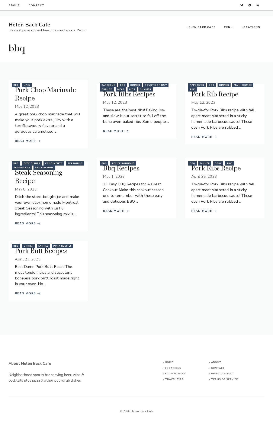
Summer (145, 89)
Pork (218, 163)
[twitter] (241, 5)
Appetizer (197, 85)
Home (169, 362)
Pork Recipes (62, 245)
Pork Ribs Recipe (216, 168)
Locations (250, 27)
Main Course (243, 85)
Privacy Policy (222, 373)
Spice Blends (44, 167)
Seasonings (21, 167)
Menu (228, 27)
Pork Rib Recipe (214, 94)
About (14, 5)
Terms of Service (224, 379)
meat (120, 89)
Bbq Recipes (121, 168)
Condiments (54, 163)
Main (27, 85)
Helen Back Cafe (29, 24)
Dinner (135, 85)
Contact (36, 5)
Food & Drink (175, 373)
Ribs (132, 89)
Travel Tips (174, 379)
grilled (107, 89)
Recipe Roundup (123, 163)
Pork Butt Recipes (41, 251)
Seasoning (75, 163)
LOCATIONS (173, 368)
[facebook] (249, 5)
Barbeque (108, 85)
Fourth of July (156, 85)
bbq (16, 85)
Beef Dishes (32, 163)
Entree (43, 245)
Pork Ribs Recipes (129, 94)
